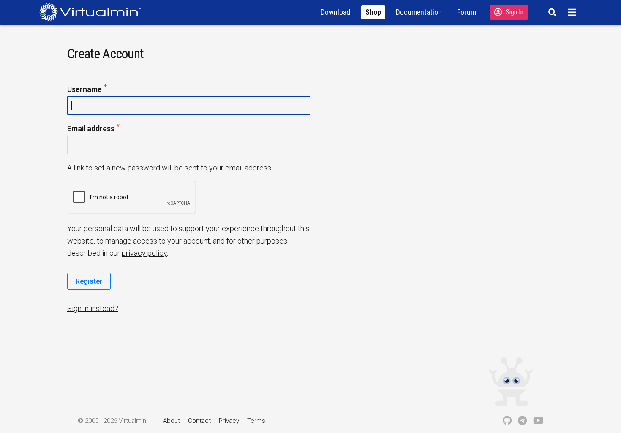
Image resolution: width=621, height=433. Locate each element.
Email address (93, 129)
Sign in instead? (92, 308)
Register (89, 281)
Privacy (229, 421)
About (171, 421)
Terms (256, 421)
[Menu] (573, 12)
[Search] (551, 12)
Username (87, 90)
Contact (199, 421)
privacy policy (144, 253)
